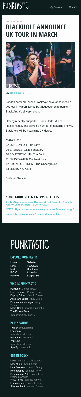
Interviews (32, 265)
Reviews (15, 275)
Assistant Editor (26, 298)
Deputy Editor (26, 295)
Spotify (20, 347)
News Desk (27, 308)
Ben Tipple (17, 92)
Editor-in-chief (26, 292)
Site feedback (26, 386)
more (74, 7)
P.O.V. (13, 272)
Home (13, 262)
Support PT (33, 275)
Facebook (20, 333)
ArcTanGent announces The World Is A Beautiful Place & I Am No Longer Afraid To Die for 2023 (39, 203)
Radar (13, 269)
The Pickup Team (20, 311)
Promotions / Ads (26, 375)
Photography (26, 370)
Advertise (32, 272)
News (13, 265)
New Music (23, 364)
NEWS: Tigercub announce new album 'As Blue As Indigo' (40, 209)
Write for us (25, 379)
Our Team (32, 269)
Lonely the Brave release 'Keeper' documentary (33, 214)
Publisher (23, 288)
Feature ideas (26, 383)
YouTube (20, 343)
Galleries (32, 262)
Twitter (21, 327)
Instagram (22, 337)
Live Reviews (26, 367)
